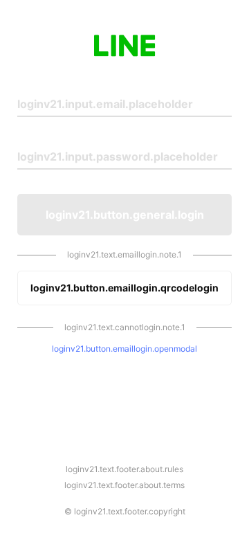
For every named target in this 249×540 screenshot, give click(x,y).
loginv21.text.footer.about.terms (124, 485)
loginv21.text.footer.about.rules (124, 469)
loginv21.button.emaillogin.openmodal (124, 348)
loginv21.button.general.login (125, 215)
